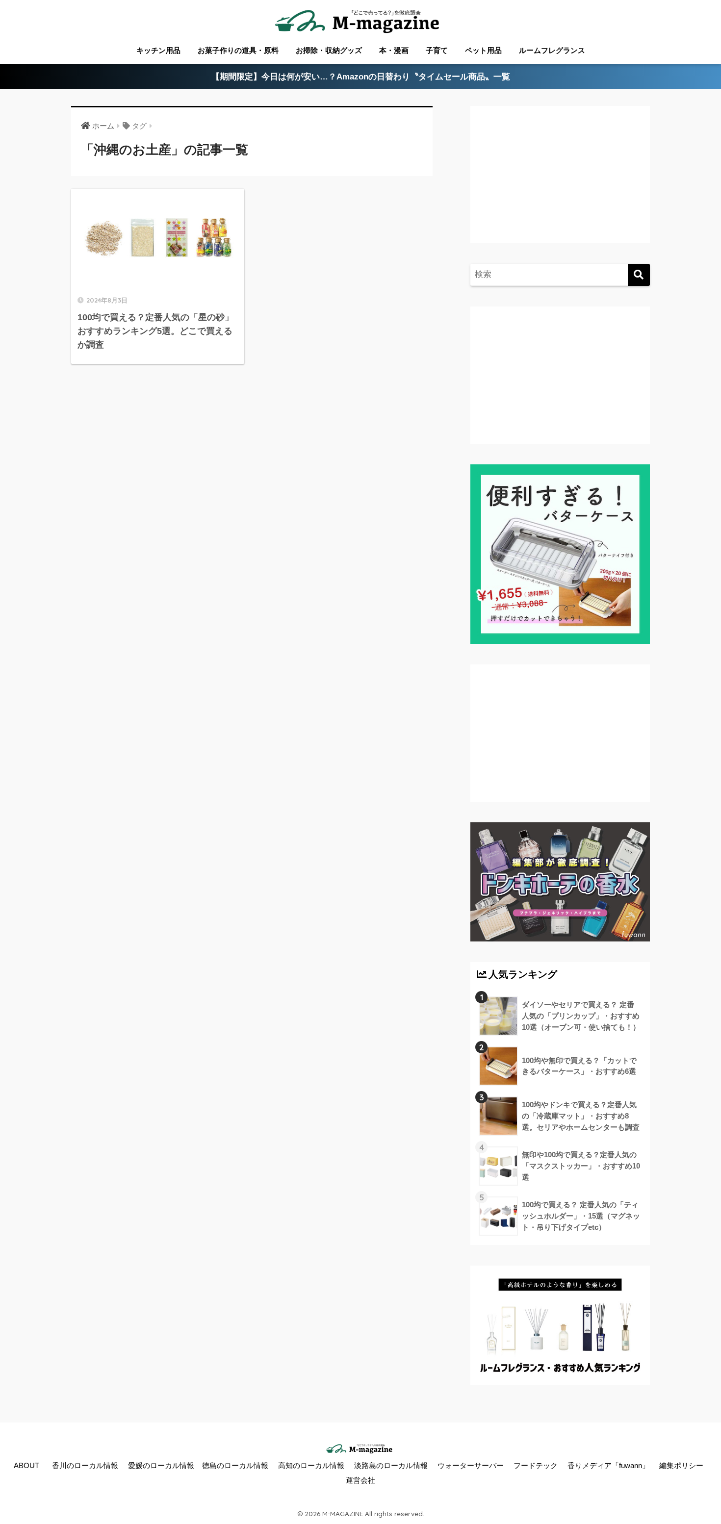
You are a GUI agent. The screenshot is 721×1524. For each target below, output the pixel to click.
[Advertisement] (558, 184)
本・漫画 (394, 50)
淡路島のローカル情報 (391, 1466)
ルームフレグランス (552, 50)
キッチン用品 (158, 50)
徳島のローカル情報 (235, 1466)
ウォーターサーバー (471, 1466)
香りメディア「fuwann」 (608, 1466)
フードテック (536, 1466)
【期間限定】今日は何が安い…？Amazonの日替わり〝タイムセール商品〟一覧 (360, 76)
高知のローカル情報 (311, 1466)
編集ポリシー (681, 1466)
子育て (437, 50)
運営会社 (360, 1480)
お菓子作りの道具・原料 (238, 50)
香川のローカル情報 (85, 1466)
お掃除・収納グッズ (329, 50)
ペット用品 (483, 50)
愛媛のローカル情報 (161, 1466)
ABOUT (26, 1466)
